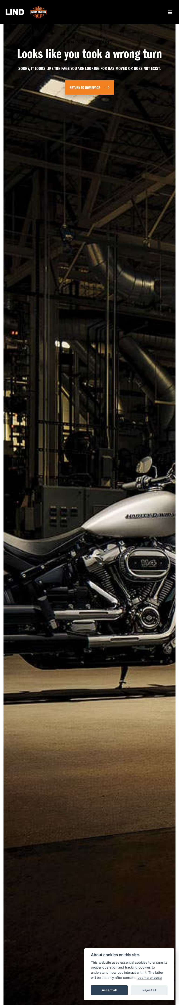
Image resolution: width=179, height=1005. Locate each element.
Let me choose (150, 978)
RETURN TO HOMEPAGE (85, 88)
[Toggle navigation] (170, 12)
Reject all (149, 990)
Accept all (109, 990)
